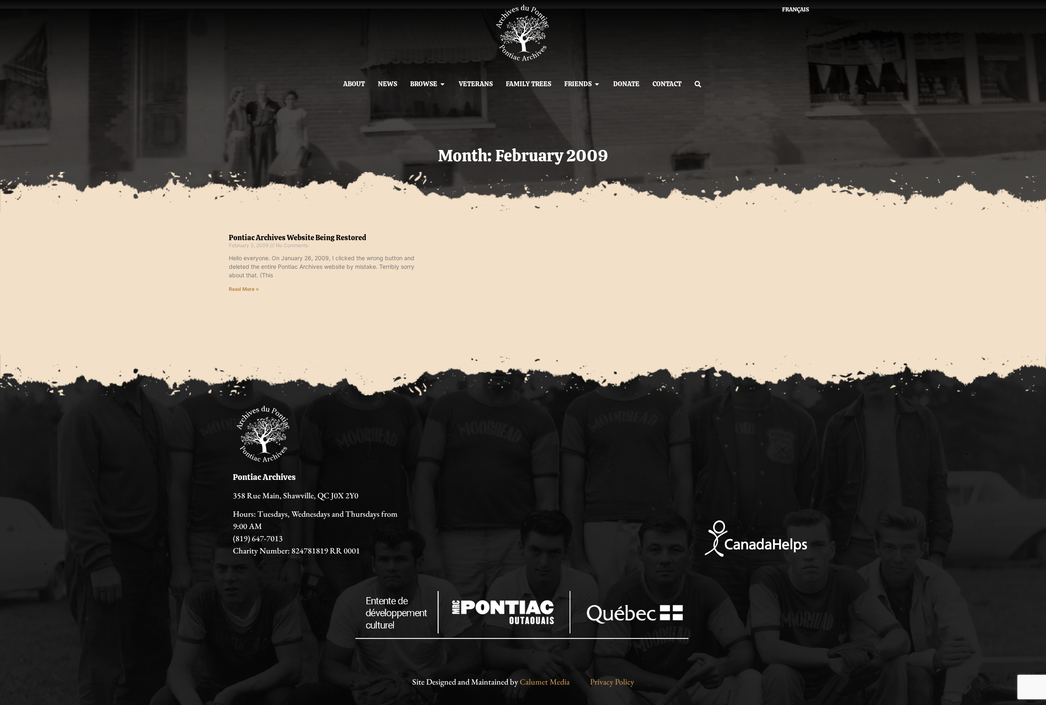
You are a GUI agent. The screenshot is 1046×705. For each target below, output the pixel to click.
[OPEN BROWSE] (442, 84)
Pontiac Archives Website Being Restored (297, 237)
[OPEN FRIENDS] (597, 84)
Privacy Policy (612, 681)
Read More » (244, 289)
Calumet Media (545, 681)
